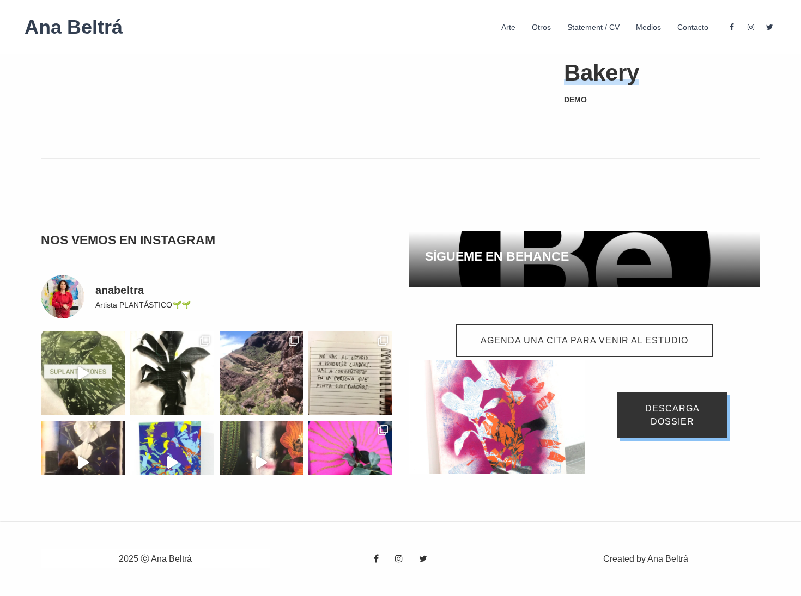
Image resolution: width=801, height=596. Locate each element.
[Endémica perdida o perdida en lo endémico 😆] (262, 463)
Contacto (692, 27)
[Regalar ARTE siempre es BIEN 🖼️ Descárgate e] (172, 463)
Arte (508, 27)
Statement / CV (593, 27)
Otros (541, 27)
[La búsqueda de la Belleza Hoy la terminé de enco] (83, 463)
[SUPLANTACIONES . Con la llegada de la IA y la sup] (83, 373)
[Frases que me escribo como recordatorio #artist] (350, 373)
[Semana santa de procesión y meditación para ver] (262, 373)
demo (575, 99)
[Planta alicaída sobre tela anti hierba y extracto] (172, 373)
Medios (648, 27)
